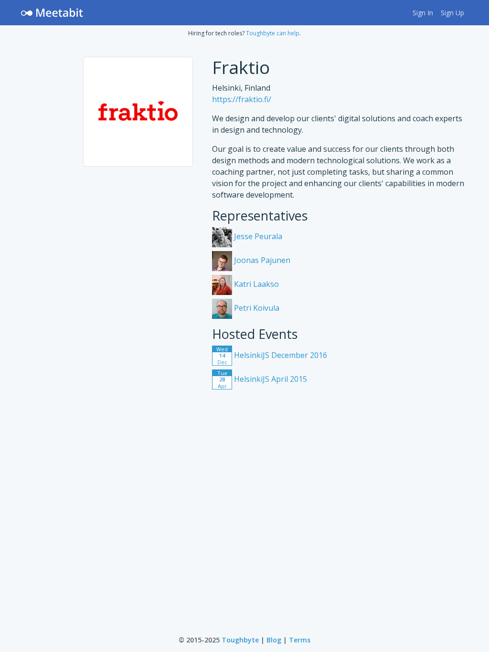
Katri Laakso (255, 284)
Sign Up (452, 12)
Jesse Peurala (257, 236)
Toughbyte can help (272, 33)
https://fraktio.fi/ (241, 99)
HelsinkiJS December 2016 (271, 355)
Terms (299, 639)
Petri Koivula (255, 308)
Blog (273, 639)
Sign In (423, 12)
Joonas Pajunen (261, 260)
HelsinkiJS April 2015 (262, 379)
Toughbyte (240, 639)
